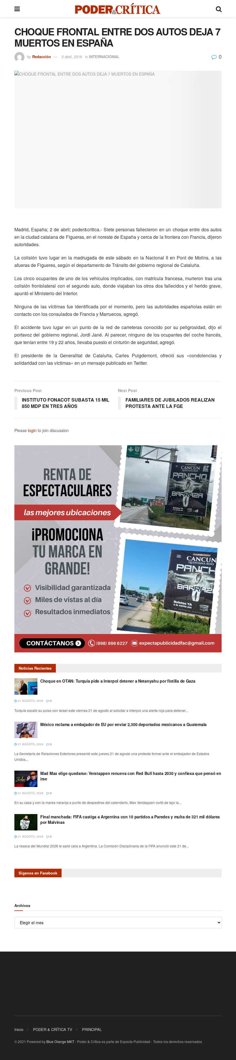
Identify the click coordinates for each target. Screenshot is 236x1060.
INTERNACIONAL (104, 56)
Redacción (41, 56)
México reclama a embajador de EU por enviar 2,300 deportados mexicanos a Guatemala (123, 724)
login (32, 430)
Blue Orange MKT (60, 1041)
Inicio (18, 1029)
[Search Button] (219, 8)
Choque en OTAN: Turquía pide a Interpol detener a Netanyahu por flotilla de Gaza (117, 681)
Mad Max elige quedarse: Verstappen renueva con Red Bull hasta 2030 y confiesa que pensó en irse (130, 776)
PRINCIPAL (92, 1029)
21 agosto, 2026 (30, 701)
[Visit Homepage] (118, 8)
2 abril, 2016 (72, 56)
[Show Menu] (17, 8)
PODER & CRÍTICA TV (52, 1029)
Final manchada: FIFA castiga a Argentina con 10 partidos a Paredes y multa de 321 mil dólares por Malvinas (130, 819)
